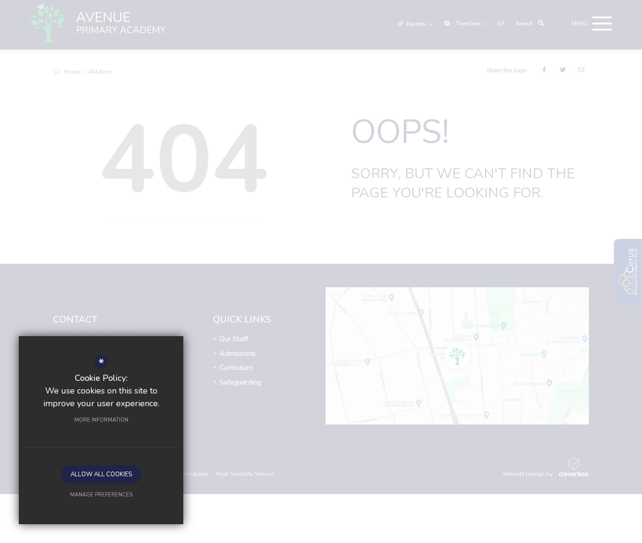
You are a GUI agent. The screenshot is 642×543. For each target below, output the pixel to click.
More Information (101, 420)
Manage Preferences (101, 494)
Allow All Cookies (101, 474)
